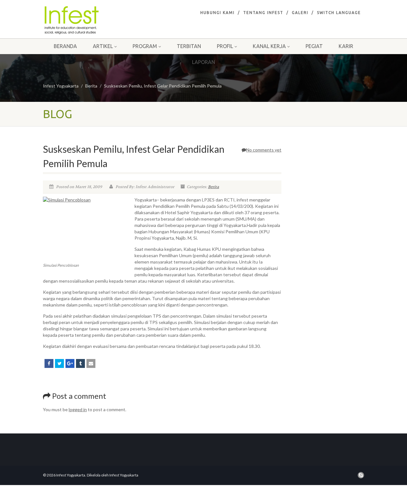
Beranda (65, 46)
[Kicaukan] (59, 363)
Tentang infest (263, 13)
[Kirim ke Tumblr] (80, 363)
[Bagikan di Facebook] (49, 363)
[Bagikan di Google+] (70, 363)
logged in (78, 409)
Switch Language (339, 13)
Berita (91, 85)
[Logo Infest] (93, 20)
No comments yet (263, 149)
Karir (346, 46)
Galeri (300, 13)
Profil (225, 46)
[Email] (90, 363)
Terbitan (189, 46)
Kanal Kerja (269, 46)
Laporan (203, 62)
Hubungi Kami (217, 13)
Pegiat (314, 46)
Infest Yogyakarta (61, 85)
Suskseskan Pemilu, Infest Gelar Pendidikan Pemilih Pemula (163, 85)
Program (145, 46)
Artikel (103, 46)
